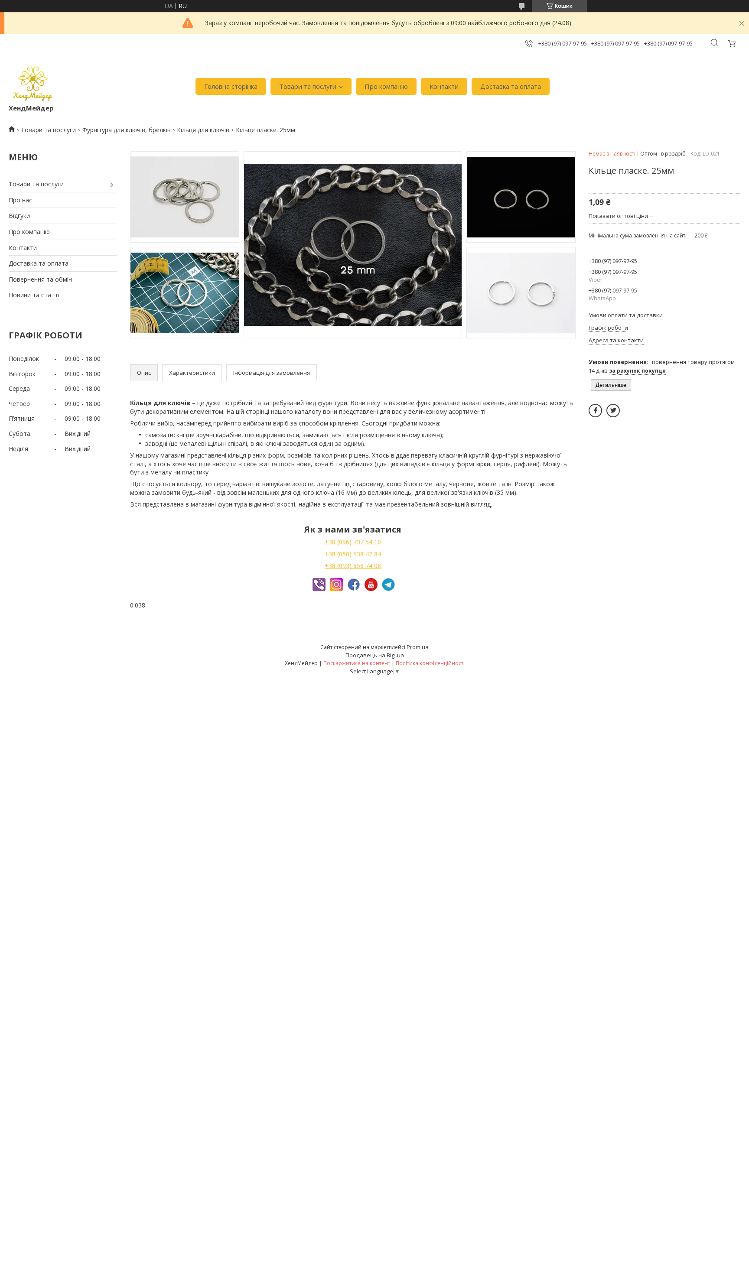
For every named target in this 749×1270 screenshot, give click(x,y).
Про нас (20, 200)
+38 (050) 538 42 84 (353, 554)
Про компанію (386, 86)
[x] (613, 410)
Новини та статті (34, 295)
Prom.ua (418, 647)
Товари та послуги (307, 86)
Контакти (444, 86)
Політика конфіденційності (430, 663)
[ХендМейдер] (33, 82)
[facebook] (595, 410)
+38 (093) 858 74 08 (353, 566)
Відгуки (19, 215)
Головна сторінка (230, 86)
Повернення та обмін (40, 279)
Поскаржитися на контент (356, 663)
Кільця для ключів (203, 130)
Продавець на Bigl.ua (374, 655)
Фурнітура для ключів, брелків (126, 130)
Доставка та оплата (510, 86)
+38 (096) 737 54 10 (353, 542)
